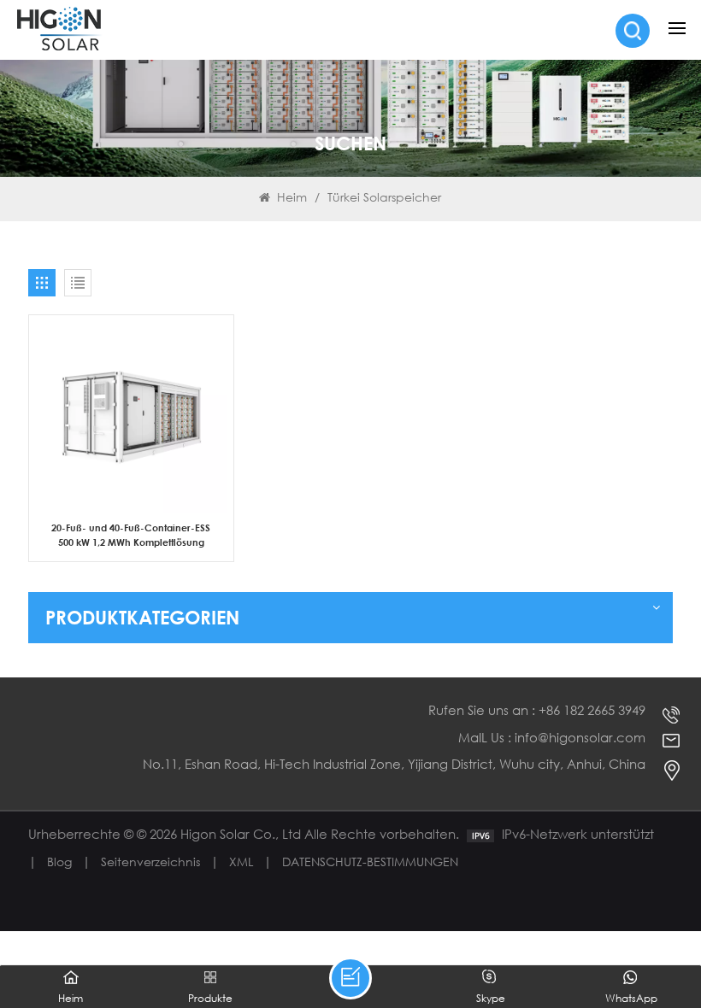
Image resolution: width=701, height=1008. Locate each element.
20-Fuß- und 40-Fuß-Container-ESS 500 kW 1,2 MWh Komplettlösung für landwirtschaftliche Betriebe (130, 535)
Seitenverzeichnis (150, 861)
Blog (59, 861)
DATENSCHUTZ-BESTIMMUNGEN (370, 861)
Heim (292, 197)
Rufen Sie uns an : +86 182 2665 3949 (536, 710)
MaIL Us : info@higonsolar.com (551, 737)
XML (241, 861)
